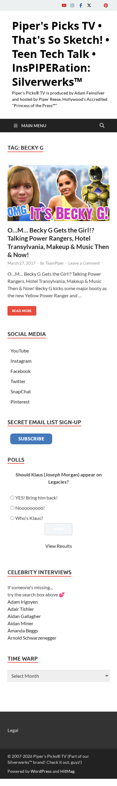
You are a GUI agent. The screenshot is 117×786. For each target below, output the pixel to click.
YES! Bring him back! (36, 497)
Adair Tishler (21, 609)
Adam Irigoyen (23, 601)
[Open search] (102, 126)
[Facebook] (80, 5)
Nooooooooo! (30, 508)
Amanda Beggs (23, 630)
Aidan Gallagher (24, 616)
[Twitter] (89, 5)
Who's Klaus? (29, 518)
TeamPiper (54, 263)
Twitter (18, 381)
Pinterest (20, 401)
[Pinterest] (106, 5)
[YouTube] (64, 5)
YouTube (19, 350)
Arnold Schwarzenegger (32, 637)
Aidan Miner (20, 623)
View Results (58, 546)
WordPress (41, 771)
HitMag (67, 771)
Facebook (20, 371)
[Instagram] (72, 5)
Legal (13, 730)
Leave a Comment (84, 263)
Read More (20, 309)
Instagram (21, 361)
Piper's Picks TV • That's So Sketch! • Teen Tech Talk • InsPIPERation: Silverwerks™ (61, 53)
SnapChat (20, 391)
